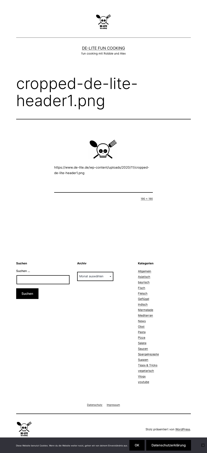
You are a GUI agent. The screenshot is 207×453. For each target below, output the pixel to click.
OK (137, 445)
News (142, 321)
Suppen (143, 359)
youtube (143, 382)
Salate (142, 343)
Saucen (143, 348)
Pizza (141, 337)
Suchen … (23, 271)
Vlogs (142, 376)
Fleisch (142, 293)
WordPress (182, 429)
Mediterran (145, 315)
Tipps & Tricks (147, 365)
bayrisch (144, 282)
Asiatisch (144, 276)
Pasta (142, 332)
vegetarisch (146, 370)
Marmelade (145, 310)
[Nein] (203, 445)
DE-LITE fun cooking (103, 48)
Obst (141, 326)
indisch (143, 304)
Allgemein (144, 271)
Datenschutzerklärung (169, 445)
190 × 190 (147, 198)
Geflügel (143, 299)
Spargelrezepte (148, 354)
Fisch (141, 288)
